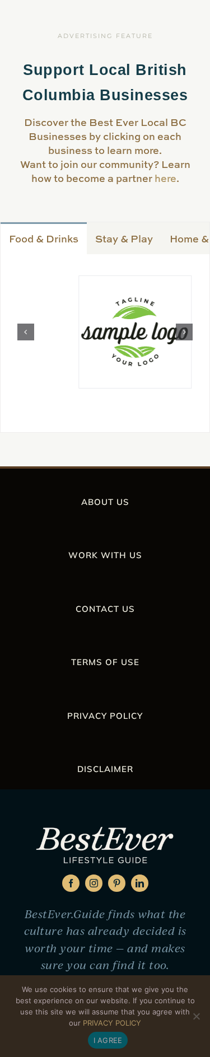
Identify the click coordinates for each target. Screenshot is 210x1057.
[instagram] (93, 883)
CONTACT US (105, 609)
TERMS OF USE (105, 662)
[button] (25, 332)
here (165, 178)
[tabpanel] (105, 343)
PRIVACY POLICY (105, 715)
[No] (196, 1016)
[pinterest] (116, 883)
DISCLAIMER (105, 769)
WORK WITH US (105, 555)
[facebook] (71, 883)
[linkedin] (139, 883)
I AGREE (108, 1040)
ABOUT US (105, 502)
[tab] (44, 238)
